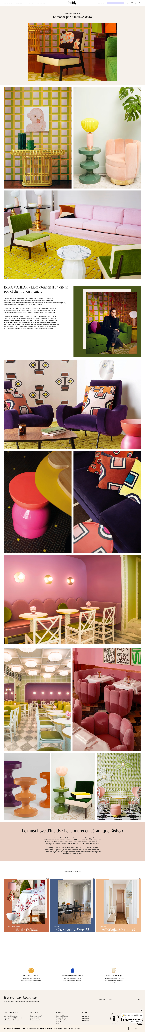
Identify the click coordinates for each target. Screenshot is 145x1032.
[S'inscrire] (139, 999)
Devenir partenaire (35, 1020)
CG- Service (59, 1024)
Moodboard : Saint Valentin (18, 935)
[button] (9, 3)
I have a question (136, 1021)
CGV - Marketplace (61, 1020)
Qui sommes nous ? (36, 1016)
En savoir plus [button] (76, 1028)
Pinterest (86, 1018)
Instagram (86, 1016)
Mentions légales (61, 1018)
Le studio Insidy (34, 1018)
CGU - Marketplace (61, 1022)
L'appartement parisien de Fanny (67, 935)
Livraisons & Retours (62, 1016)
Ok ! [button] (135, 1028)
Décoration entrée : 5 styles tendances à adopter (116, 936)
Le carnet (100, 3)
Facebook (86, 1020)
